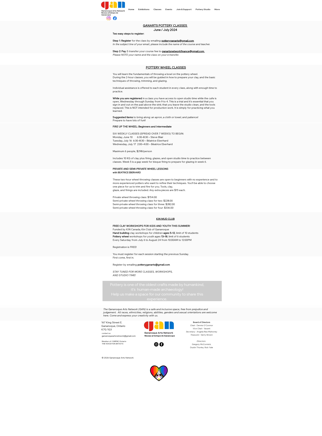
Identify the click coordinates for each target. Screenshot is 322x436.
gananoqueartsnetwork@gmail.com (119, 334)
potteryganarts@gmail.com (178, 40)
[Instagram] (108, 18)
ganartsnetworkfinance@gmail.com (183, 51)
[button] (143, 9)
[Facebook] (114, 18)
